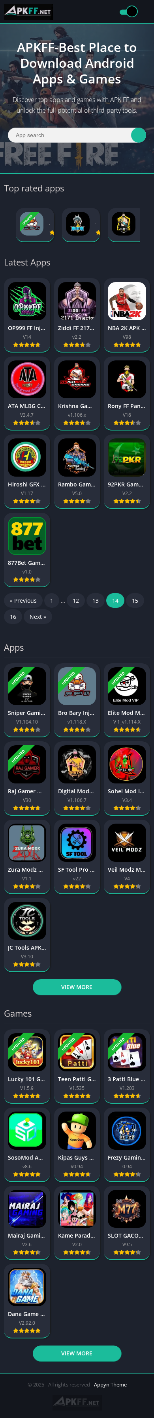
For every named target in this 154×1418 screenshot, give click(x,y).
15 (135, 600)
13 (95, 600)
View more (76, 987)
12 (76, 600)
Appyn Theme (110, 1384)
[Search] (138, 135)
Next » (38, 616)
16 (13, 616)
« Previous (23, 600)
